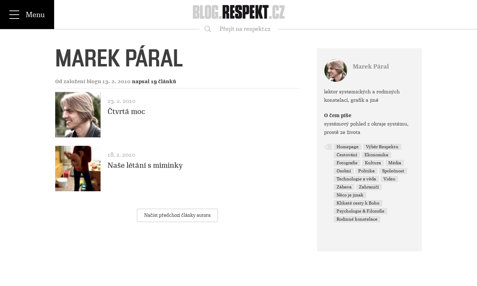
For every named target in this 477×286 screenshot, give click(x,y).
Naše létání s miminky (145, 165)
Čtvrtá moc (126, 111)
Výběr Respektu (382, 147)
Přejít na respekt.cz (245, 29)
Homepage (348, 147)
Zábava (344, 187)
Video (389, 179)
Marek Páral (371, 66)
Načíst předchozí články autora (177, 215)
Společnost (393, 171)
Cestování (347, 155)
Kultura (373, 163)
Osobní (344, 171)
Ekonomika (376, 155)
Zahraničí (369, 187)
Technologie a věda (356, 179)
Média (394, 163)
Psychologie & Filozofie (360, 211)
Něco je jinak (350, 195)
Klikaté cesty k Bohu (358, 203)
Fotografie (347, 163)
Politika (366, 171)
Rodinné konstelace (357, 219)
